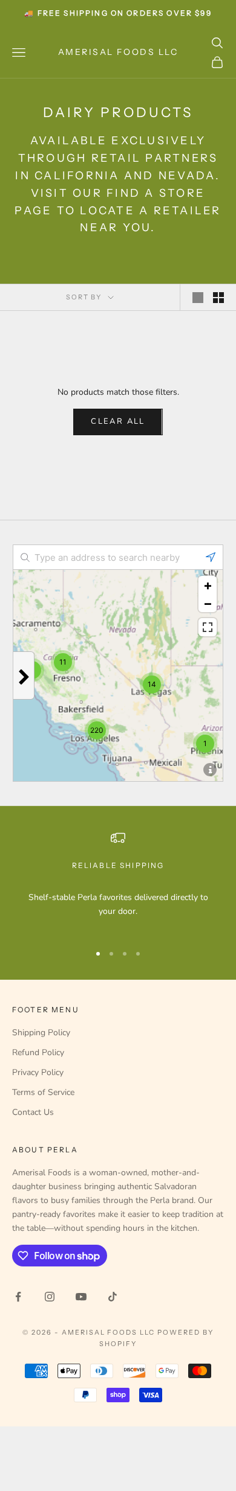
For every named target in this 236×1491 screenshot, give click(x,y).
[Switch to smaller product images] (218, 297)
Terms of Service (43, 1092)
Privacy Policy (38, 1072)
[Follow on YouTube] (81, 1297)
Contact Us (33, 1112)
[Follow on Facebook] (18, 1297)
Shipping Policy (41, 1032)
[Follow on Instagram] (50, 1297)
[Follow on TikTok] (113, 1297)
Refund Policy (38, 1052)
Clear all (118, 421)
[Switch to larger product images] (197, 297)
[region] (118, 882)
